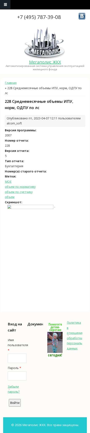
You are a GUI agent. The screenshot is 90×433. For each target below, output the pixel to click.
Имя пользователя (15, 345)
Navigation (5, 4)
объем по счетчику (19, 192)
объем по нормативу (20, 187)
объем (9, 197)
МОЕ (8, 182)
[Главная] (45, 43)
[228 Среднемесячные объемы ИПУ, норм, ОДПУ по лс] (30, 208)
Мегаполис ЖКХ (45, 62)
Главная (11, 83)
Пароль (14, 368)
